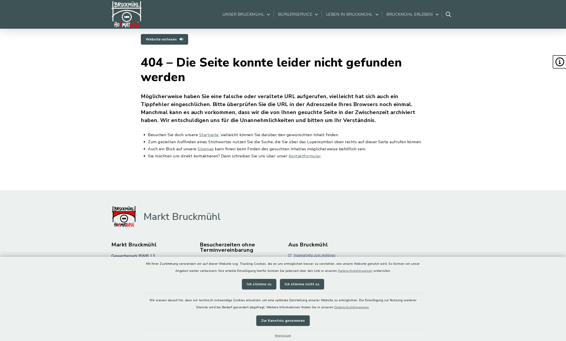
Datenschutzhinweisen (355, 271)
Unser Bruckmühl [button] (243, 14)
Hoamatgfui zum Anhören (314, 255)
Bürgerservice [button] (295, 14)
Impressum (283, 335)
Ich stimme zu (259, 284)
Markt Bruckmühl (182, 216)
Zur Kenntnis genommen (283, 320)
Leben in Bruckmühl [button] (349, 14)
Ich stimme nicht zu (302, 284)
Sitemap (206, 149)
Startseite (209, 134)
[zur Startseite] (126, 14)
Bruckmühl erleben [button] (409, 14)
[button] (559, 62)
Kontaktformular (305, 156)
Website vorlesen (162, 39)
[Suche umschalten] (448, 14)
